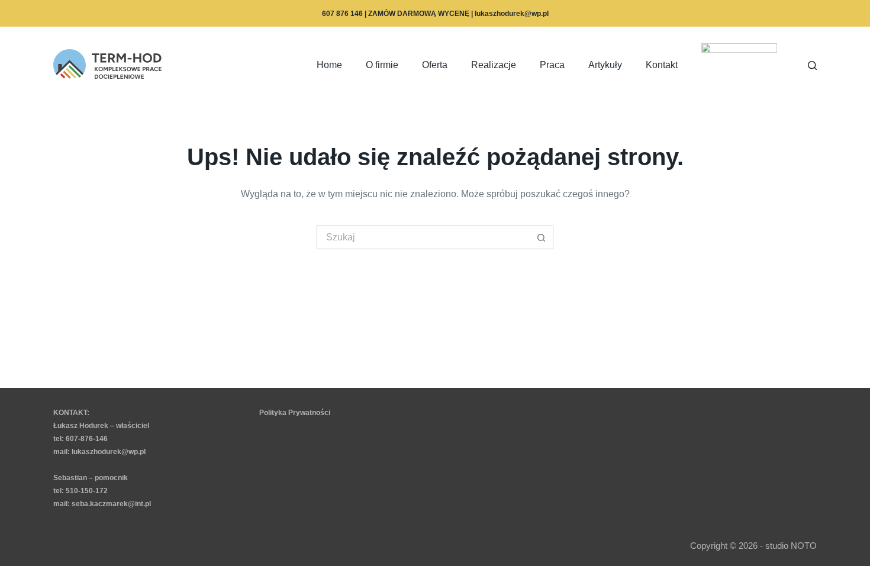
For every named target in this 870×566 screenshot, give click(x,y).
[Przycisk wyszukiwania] (541, 237)
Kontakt (662, 65)
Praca (552, 65)
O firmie (382, 65)
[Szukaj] (812, 65)
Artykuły (605, 65)
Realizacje (493, 65)
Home (329, 65)
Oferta (434, 65)
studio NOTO (791, 546)
